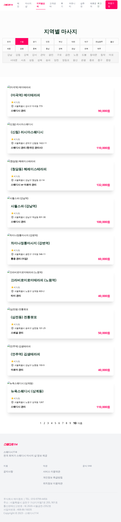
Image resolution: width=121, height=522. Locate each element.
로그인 (99, 5)
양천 (56, 60)
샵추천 (82, 5)
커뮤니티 (72, 5)
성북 (39, 60)
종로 (91, 60)
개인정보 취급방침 (53, 477)
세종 (9, 48)
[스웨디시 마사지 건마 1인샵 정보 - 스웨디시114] (8, 4)
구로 (59, 54)
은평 (83, 60)
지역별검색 (41, 5)
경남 (73, 48)
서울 (22, 41)
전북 (86, 48)
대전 (73, 41)
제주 (99, 48)
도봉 (84, 54)
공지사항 (8, 471)
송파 (48, 60)
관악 (42, 54)
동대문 (93, 54)
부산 (60, 41)
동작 (103, 54)
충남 (47, 48)
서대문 (13, 60)
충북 (34, 48)
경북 (60, 48)
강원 (22, 48)
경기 (34, 41)
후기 (62, 5)
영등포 (65, 60)
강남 (9, 54)
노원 (75, 54)
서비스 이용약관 (51, 471)
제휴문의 (93, 5)
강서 (34, 54)
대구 (86, 41)
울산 (112, 41)
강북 (26, 54)
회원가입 (111, 5)
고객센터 (53, 5)
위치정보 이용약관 (53, 483)
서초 (23, 60)
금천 (67, 54)
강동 (18, 54)
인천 (47, 41)
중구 (100, 60)
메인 (18, 5)
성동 (31, 60)
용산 (75, 60)
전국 (9, 41)
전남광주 (99, 41)
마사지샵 (28, 5)
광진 (51, 54)
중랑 (108, 60)
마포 (111, 54)
